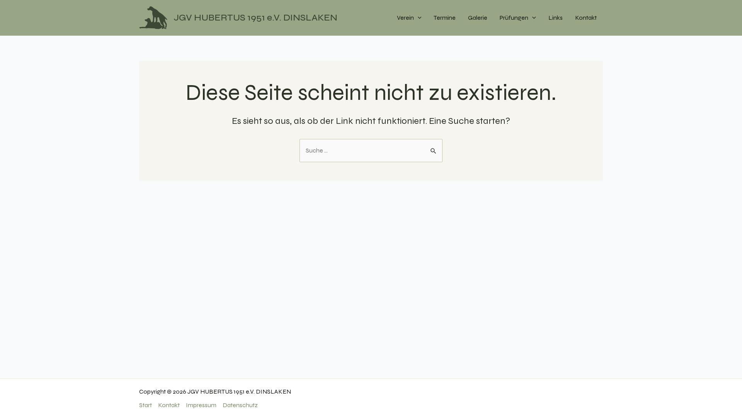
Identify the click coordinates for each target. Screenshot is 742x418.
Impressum (201, 405)
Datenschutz (240, 405)
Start (145, 405)
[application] (418, 17)
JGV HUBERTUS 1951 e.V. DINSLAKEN (255, 17)
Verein (405, 17)
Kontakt (586, 17)
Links (555, 17)
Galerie (477, 17)
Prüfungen (514, 17)
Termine (445, 17)
